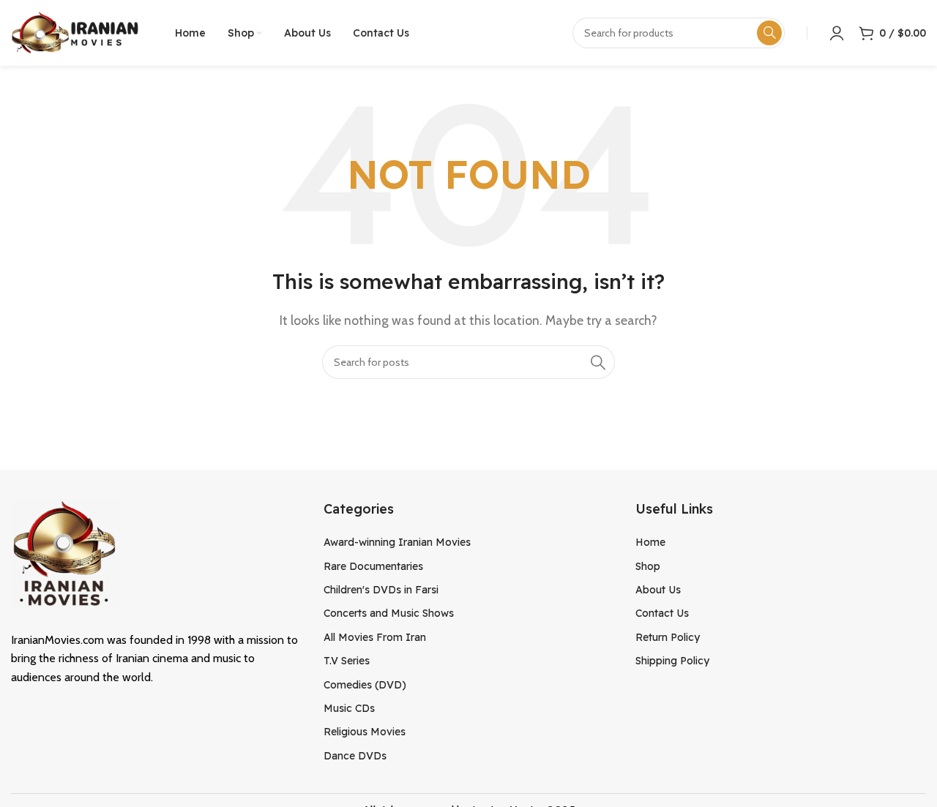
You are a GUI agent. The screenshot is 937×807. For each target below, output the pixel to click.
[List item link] (469, 542)
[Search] (598, 362)
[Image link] (66, 552)
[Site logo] (74, 32)
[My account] (836, 33)
